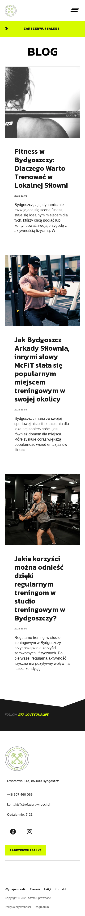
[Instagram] (29, 831)
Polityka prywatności (18, 907)
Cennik (35, 889)
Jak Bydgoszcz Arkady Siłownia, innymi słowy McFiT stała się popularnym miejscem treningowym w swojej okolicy (41, 369)
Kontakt (60, 889)
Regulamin (42, 907)
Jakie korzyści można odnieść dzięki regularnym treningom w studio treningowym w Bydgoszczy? (39, 588)
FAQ (47, 889)
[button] (74, 10)
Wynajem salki (15, 889)
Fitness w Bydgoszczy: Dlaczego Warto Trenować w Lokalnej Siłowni (41, 168)
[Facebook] (13, 831)
